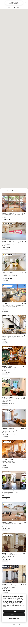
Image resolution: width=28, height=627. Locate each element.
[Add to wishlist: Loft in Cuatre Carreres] (24, 254)
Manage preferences (14, 618)
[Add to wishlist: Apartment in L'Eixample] (24, 223)
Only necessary (14, 614)
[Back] (3, 2)
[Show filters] (25, 2)
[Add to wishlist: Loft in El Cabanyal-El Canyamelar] (24, 442)
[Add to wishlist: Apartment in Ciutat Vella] (24, 195)
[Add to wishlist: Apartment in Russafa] (24, 348)
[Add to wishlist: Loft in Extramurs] (24, 286)
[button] (6, 219)
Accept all (14, 611)
